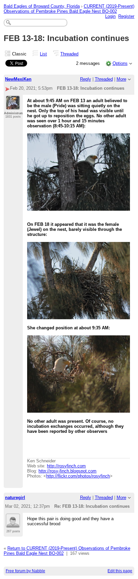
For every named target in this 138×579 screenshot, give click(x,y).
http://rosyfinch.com (66, 465)
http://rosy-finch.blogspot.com (67, 470)
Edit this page (120, 571)
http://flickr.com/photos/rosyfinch (78, 476)
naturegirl (15, 497)
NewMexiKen (18, 79)
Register (126, 16)
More (121, 79)
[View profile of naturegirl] (13, 524)
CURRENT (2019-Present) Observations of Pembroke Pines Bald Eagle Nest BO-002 (69, 9)
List (43, 53)
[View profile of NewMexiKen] (13, 106)
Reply (85, 79)
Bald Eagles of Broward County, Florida (42, 6)
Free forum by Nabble (25, 571)
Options (120, 63)
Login (110, 16)
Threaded (69, 53)
